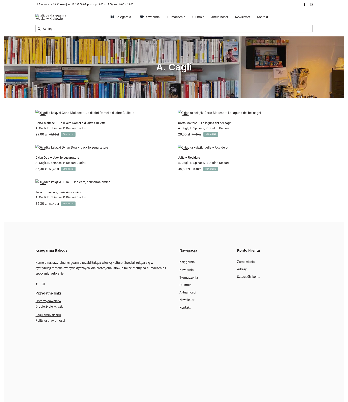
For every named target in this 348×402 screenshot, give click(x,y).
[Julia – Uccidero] (245, 147)
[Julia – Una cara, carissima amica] (102, 182)
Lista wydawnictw (48, 301)
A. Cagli (40, 128)
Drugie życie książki (49, 306)
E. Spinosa (54, 128)
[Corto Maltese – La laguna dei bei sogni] (245, 113)
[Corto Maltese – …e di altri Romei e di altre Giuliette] (102, 113)
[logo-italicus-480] (55, 15)
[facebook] (304, 4)
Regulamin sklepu (48, 315)
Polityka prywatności (50, 320)
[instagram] (311, 4)
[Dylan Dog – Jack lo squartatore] (102, 147)
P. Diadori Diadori (74, 128)
